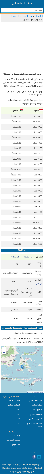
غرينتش (39, 283)
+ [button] (4, 348)
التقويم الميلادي (35, 418)
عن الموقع (16, 444)
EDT (18, 409)
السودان (15, 257)
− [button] (4, 352)
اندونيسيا (15, 16)
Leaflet (29, 392)
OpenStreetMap (38, 392)
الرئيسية (39, 16)
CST (18, 423)
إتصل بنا (17, 435)
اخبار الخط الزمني (35, 400)
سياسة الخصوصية (13, 440)
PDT (18, 418)
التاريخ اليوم (37, 409)
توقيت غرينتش (14, 400)
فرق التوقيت (27, 16)
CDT (18, 414)
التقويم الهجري (36, 414)
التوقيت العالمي (14, 404)
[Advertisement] (22, 47)
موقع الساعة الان (22, 3)
